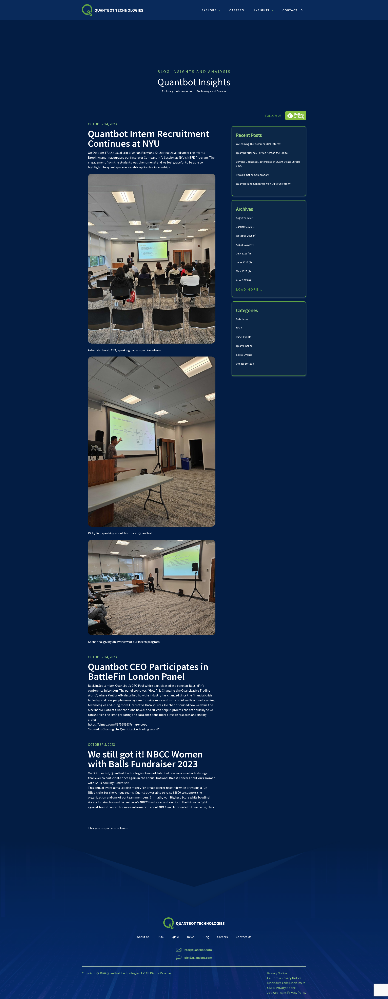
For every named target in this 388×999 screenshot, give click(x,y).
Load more (248, 289)
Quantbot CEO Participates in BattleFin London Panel (148, 671)
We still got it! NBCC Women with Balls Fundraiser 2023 (145, 759)
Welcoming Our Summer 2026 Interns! (258, 144)
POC (161, 937)
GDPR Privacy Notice (281, 988)
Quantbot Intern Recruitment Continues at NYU (148, 138)
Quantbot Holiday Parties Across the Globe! (262, 153)
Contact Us (243, 937)
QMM (175, 937)
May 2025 (241, 271)
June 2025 (242, 262)
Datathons (242, 319)
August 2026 (243, 218)
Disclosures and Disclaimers (286, 983)
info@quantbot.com (197, 950)
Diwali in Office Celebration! (252, 175)
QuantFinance (244, 346)
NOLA (239, 328)
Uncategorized (245, 363)
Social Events (244, 355)
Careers (222, 937)
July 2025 (241, 253)
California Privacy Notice (284, 978)
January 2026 (244, 227)
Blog (205, 937)
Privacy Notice (277, 973)
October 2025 (244, 235)
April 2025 (242, 280)
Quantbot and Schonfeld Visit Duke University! (263, 184)
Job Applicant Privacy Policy (286, 993)
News (190, 937)
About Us (143, 937)
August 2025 (243, 244)
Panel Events (243, 337)
